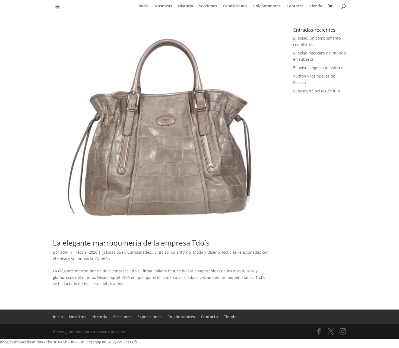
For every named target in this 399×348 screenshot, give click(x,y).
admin (66, 252)
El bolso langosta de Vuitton (318, 67)
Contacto (295, 6)
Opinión (102, 258)
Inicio (144, 6)
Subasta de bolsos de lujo (316, 91)
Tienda (316, 6)
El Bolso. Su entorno (172, 252)
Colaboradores (267, 6)
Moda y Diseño (206, 252)
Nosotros (163, 6)
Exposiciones (235, 6)
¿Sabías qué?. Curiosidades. (127, 252)
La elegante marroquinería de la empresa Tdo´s (131, 243)
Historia (185, 6)
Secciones (208, 6)
